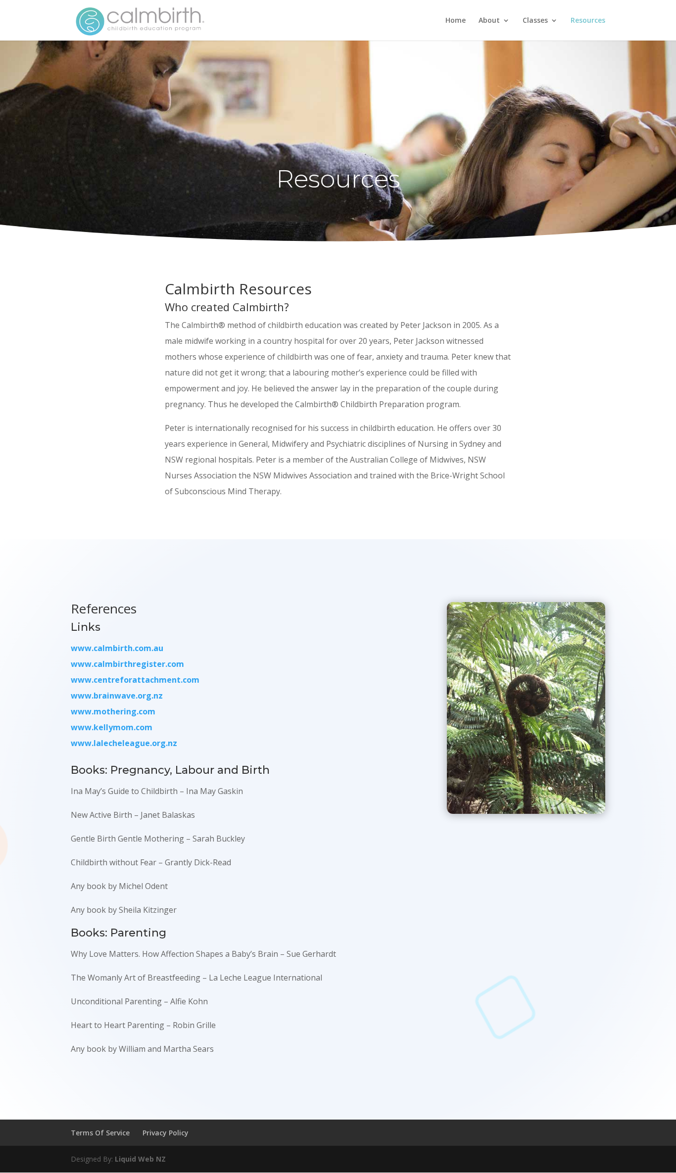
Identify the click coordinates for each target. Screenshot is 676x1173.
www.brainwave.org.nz (117, 695)
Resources (588, 21)
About (489, 21)
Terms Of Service (100, 1132)
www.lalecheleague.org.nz (124, 743)
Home (455, 21)
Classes (535, 21)
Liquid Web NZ (140, 1159)
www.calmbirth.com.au (117, 648)
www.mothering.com (113, 711)
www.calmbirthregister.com (127, 663)
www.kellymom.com (111, 727)
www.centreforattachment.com (135, 679)
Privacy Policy (166, 1132)
